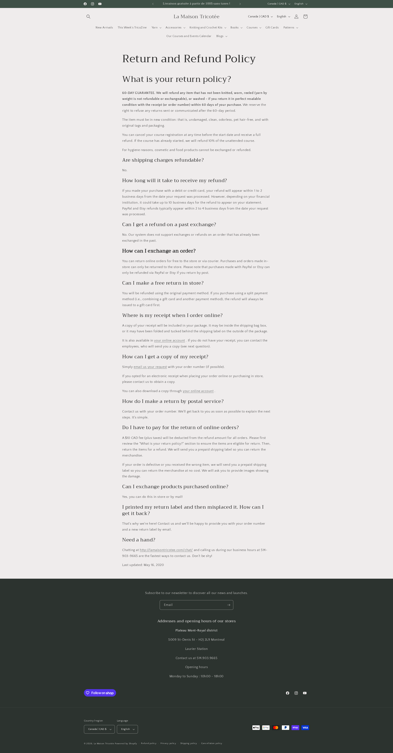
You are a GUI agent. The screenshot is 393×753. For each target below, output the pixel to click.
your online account (169, 340)
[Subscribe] (228, 605)
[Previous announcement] (152, 4)
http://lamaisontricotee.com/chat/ (166, 550)
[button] (88, 16)
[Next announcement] (240, 4)
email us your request (150, 367)
